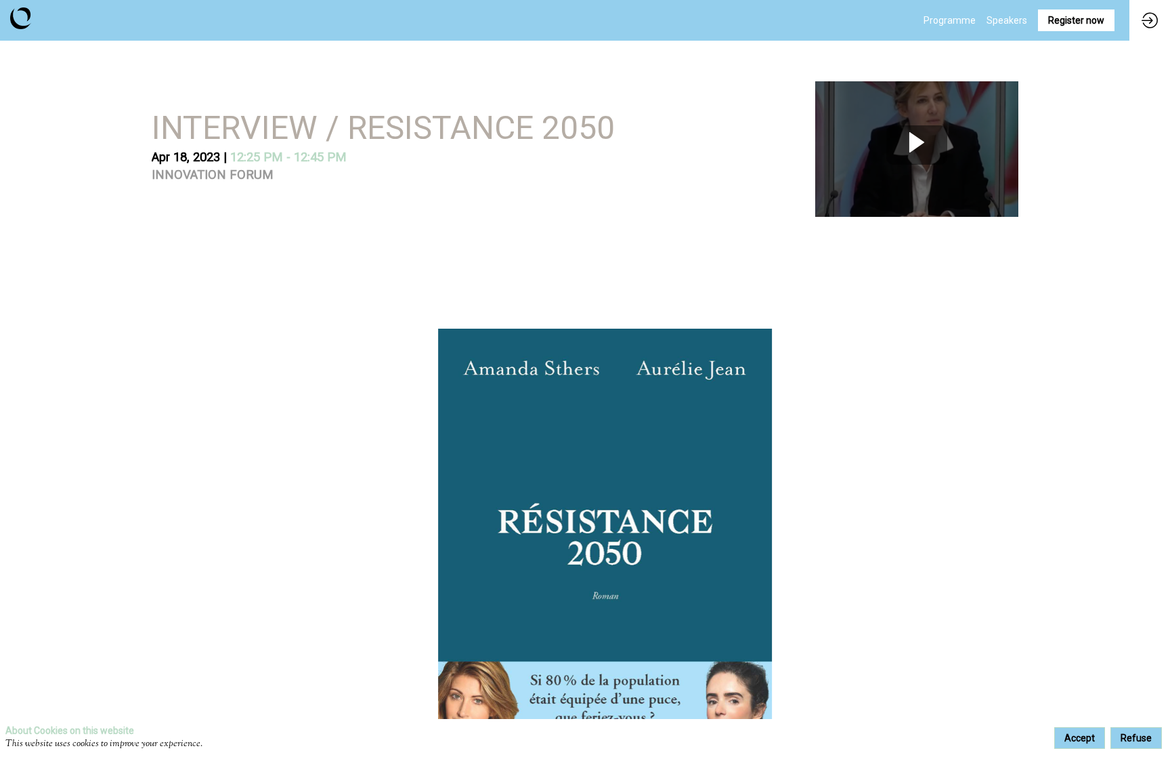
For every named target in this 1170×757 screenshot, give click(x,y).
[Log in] (1149, 20)
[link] (950, 20)
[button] (1076, 20)
